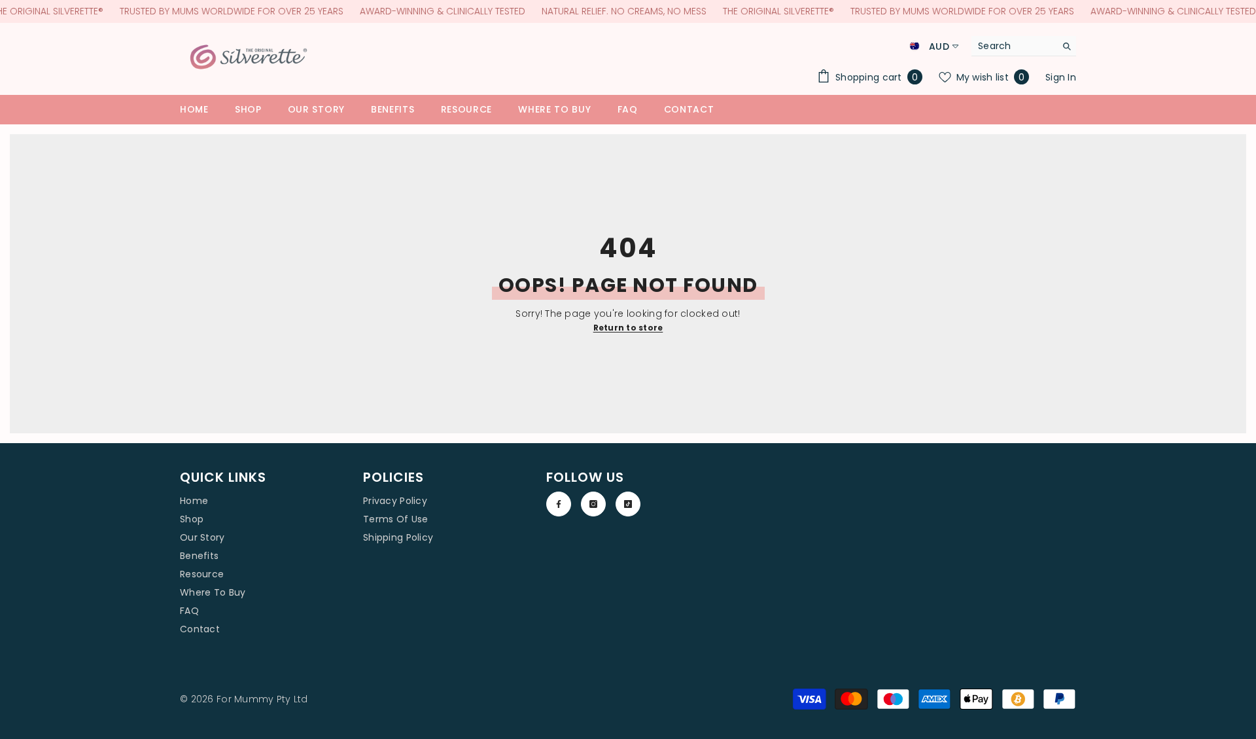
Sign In (1060, 77)
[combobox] (1013, 46)
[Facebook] (558, 504)
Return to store (628, 327)
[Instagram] (593, 504)
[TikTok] (628, 504)
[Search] (1023, 46)
